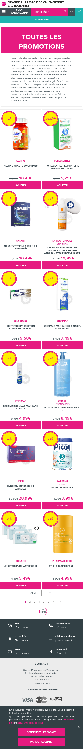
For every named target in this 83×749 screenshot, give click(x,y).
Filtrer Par (42, 19)
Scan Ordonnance (19, 12)
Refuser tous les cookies (30, 722)
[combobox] (48, 11)
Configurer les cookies (41, 732)
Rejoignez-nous (42, 683)
